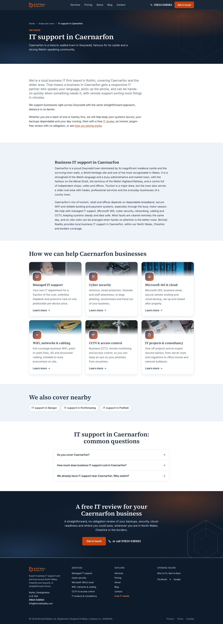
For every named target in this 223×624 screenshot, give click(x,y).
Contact (121, 4)
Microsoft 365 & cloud (83, 582)
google (177, 579)
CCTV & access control (83, 591)
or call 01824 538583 (127, 541)
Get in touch (184, 4)
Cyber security (79, 577)
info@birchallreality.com (41, 603)
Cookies (190, 618)
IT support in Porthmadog (80, 407)
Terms (180, 618)
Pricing (88, 4)
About (99, 4)
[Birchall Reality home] (37, 5)
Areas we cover (46, 23)
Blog (109, 4)
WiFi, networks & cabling (84, 587)
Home (32, 23)
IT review (108, 121)
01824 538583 (36, 599)
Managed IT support (82, 573)
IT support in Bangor (44, 407)
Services (75, 4)
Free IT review (122, 596)
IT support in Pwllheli (116, 407)
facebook (162, 579)
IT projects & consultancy (84, 596)
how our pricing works (88, 125)
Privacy (170, 618)
